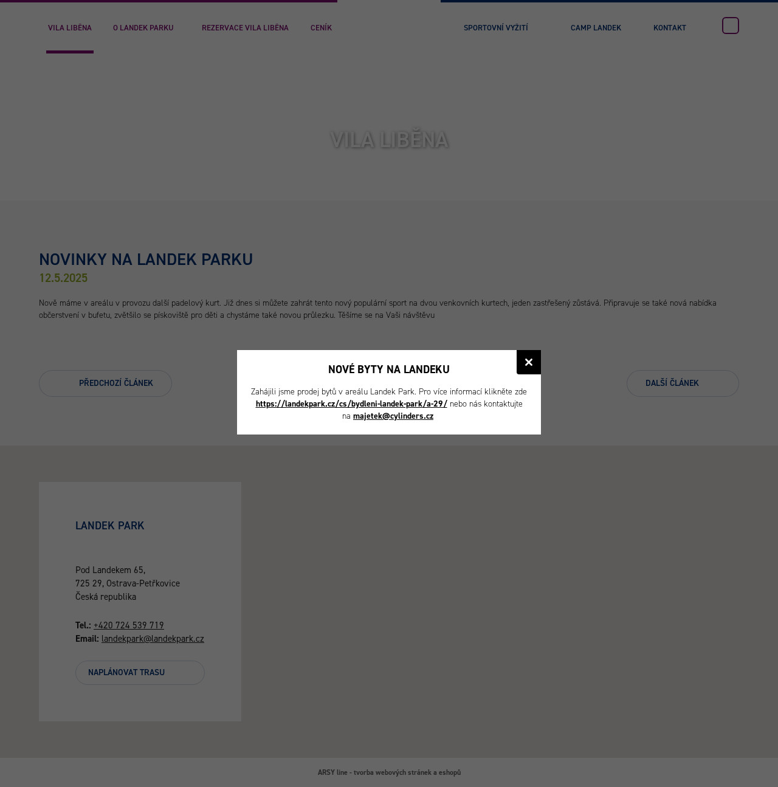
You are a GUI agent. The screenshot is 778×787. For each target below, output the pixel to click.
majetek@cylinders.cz (393, 416)
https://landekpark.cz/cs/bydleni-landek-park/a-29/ (351, 404)
